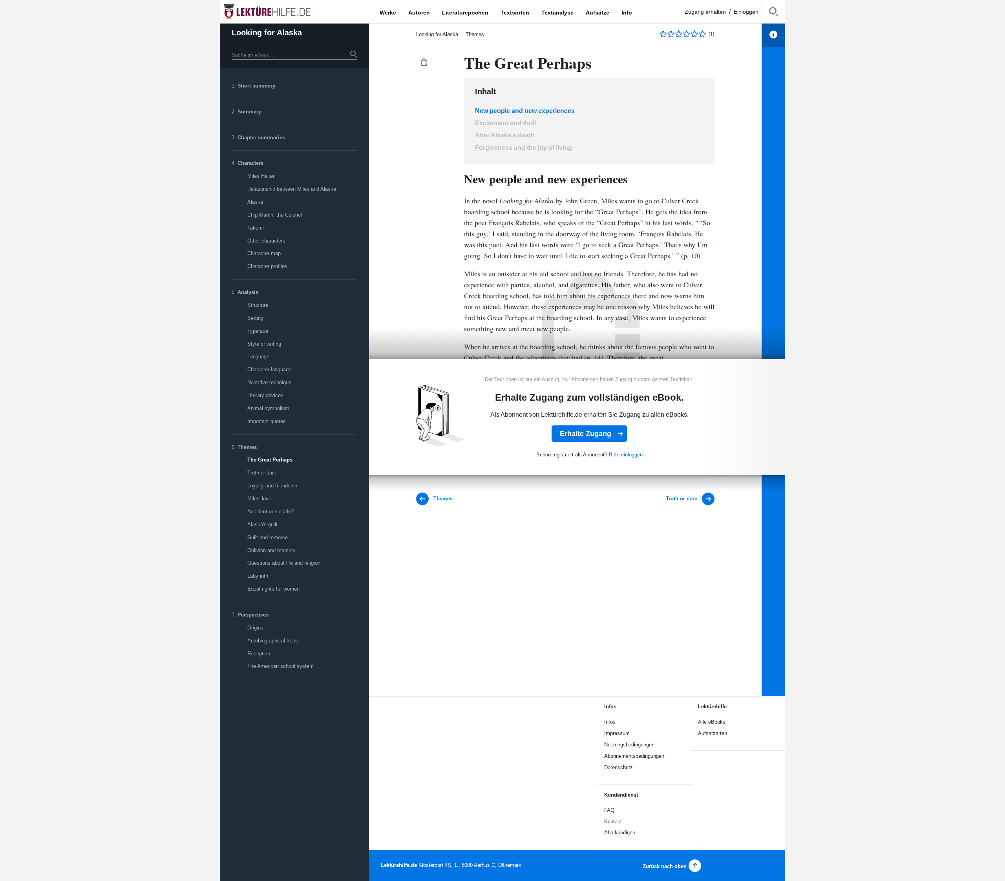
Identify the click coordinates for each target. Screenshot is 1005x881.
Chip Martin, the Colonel (274, 215)
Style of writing (264, 344)
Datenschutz (618, 767)
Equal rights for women (273, 589)
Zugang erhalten (705, 12)
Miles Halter (260, 176)
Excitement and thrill (505, 123)
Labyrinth (257, 576)
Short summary (256, 86)
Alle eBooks (711, 722)
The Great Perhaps (269, 460)
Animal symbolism (268, 408)
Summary (249, 112)
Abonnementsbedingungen (634, 756)
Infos (610, 722)
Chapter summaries (261, 137)
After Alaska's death (505, 135)
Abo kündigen (619, 832)
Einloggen (746, 12)
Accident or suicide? (270, 511)
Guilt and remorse (267, 537)
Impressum (617, 733)
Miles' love (259, 499)
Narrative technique (269, 382)
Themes (247, 447)
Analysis (248, 292)
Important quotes (266, 421)
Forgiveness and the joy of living (523, 147)
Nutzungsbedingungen (629, 745)
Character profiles (267, 266)
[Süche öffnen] (773, 13)
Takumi (255, 228)
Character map (264, 253)
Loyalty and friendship (272, 486)
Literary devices (265, 395)
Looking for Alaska (267, 32)
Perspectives (253, 615)
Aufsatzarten (712, 733)
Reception (258, 654)
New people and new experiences (525, 111)
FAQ (609, 810)
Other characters (266, 241)
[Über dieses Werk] (773, 35)
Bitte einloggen (626, 455)
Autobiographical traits (272, 641)
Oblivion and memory (271, 550)
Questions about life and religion (283, 563)
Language (258, 356)
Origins (255, 628)
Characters (250, 163)
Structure (257, 305)
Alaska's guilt (262, 524)
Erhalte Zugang (585, 434)
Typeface (257, 331)
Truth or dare (261, 473)
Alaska (255, 202)
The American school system (280, 666)
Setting (255, 318)
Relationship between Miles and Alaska (291, 189)
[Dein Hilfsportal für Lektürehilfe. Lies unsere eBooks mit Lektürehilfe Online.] (275, 11)
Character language (269, 369)
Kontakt (613, 821)
